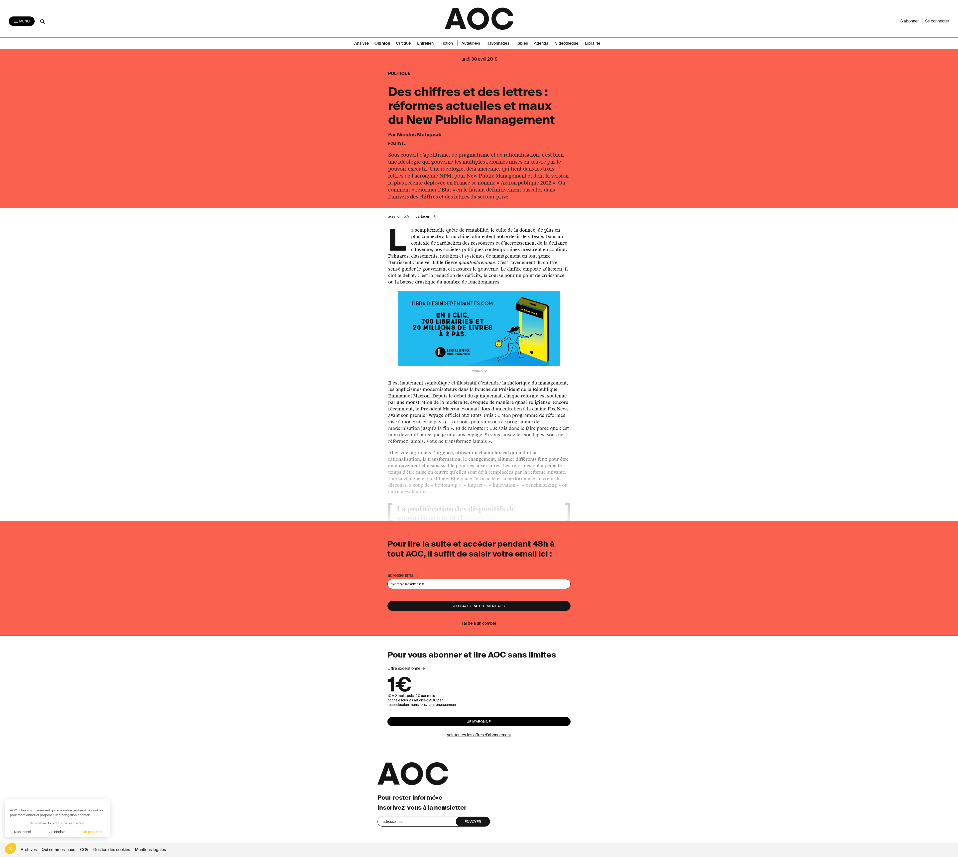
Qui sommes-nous (58, 849)
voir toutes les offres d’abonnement (479, 735)
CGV (84, 849)
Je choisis (57, 832)
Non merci (22, 832)
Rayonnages (497, 43)
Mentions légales (150, 849)
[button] (10, 849)
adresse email (401, 575)
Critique (403, 43)
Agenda (541, 43)
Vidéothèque (566, 43)
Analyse (361, 43)
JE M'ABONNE (479, 721)
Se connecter (937, 21)
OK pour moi (92, 832)
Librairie (592, 43)
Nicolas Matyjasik (419, 134)
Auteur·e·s (471, 43)
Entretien (425, 43)
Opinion (382, 43)
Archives (29, 849)
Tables (522, 43)
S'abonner (909, 21)
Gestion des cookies (112, 849)
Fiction (447, 43)
